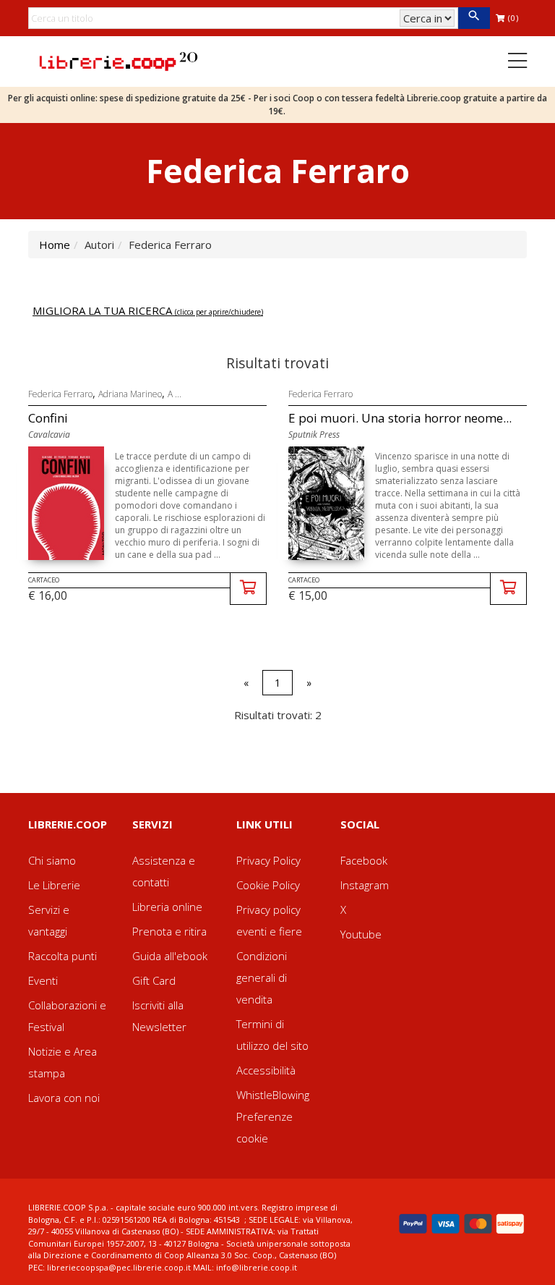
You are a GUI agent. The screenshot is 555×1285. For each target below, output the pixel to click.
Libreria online (167, 906)
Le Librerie (54, 885)
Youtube (361, 934)
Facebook (363, 860)
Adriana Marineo (130, 394)
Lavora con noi (64, 1097)
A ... (174, 394)
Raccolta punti (62, 956)
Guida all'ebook (169, 956)
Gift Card (154, 980)
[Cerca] (473, 18)
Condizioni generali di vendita (261, 977)
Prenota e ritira (169, 931)
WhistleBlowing (272, 1094)
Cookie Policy (268, 885)
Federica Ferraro (60, 394)
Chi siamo (52, 860)
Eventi (43, 980)
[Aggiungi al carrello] (248, 588)
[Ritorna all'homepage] (118, 60)
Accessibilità (266, 1070)
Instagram (364, 885)
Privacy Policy (268, 860)
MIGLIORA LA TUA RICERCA (148, 310)
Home (54, 244)
